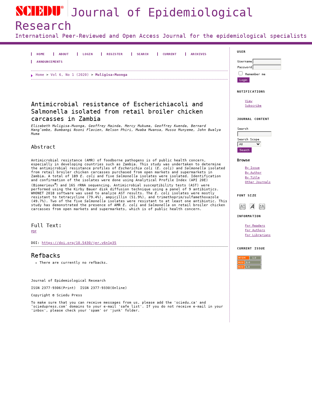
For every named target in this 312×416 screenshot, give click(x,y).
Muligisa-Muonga (111, 75)
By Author (253, 172)
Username (244, 61)
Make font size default (252, 206)
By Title (252, 177)
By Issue (252, 167)
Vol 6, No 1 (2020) (70, 75)
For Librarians (258, 235)
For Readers (255, 225)
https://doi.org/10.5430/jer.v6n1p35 (79, 243)
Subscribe (253, 105)
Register (114, 54)
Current (170, 54)
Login (88, 54)
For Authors (255, 230)
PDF (34, 231)
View (248, 101)
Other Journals (258, 182)
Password (244, 67)
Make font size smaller (242, 206)
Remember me (255, 74)
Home (40, 54)
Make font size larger (262, 206)
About (64, 54)
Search (143, 54)
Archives (199, 54)
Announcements (49, 61)
